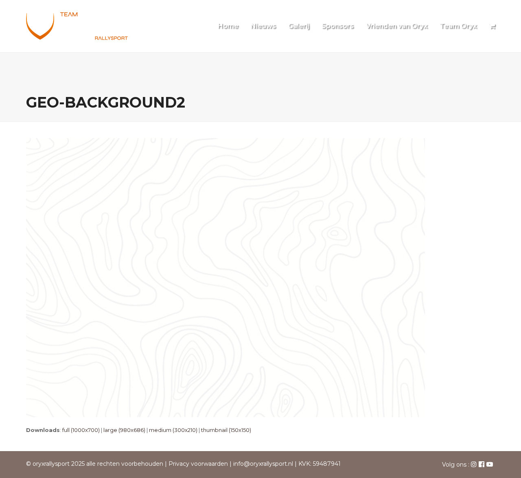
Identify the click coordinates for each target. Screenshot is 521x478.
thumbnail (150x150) (226, 430)
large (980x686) (124, 430)
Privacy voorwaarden (198, 463)
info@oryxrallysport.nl (263, 463)
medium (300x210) (173, 430)
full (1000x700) (81, 430)
